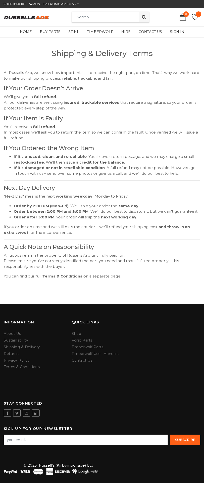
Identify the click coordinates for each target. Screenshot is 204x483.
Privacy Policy (17, 360)
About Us (12, 334)
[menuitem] (25, 31)
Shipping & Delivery (22, 347)
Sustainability (16, 340)
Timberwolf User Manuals (95, 354)
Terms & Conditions (22, 367)
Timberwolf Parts (87, 347)
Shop (76, 334)
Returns (11, 354)
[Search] (144, 17)
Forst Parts (82, 340)
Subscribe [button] (185, 440)
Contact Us (82, 360)
